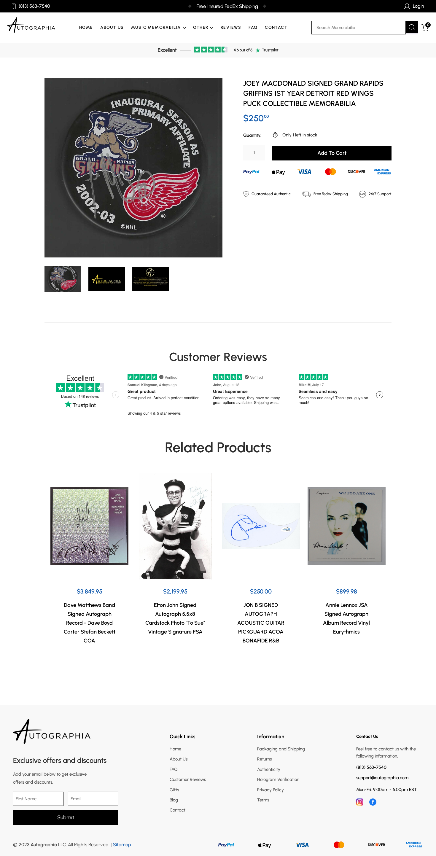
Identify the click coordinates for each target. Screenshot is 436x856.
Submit (65, 817)
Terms (263, 800)
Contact (276, 27)
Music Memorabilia (156, 27)
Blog (174, 800)
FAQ (253, 27)
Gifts (174, 790)
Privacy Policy (270, 790)
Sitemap (122, 844)
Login (418, 6)
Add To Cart (331, 153)
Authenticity (268, 769)
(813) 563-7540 (34, 6)
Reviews (231, 27)
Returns (264, 759)
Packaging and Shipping (281, 749)
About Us (112, 27)
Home (86, 27)
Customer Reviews (188, 779)
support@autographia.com (382, 777)
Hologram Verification (278, 779)
